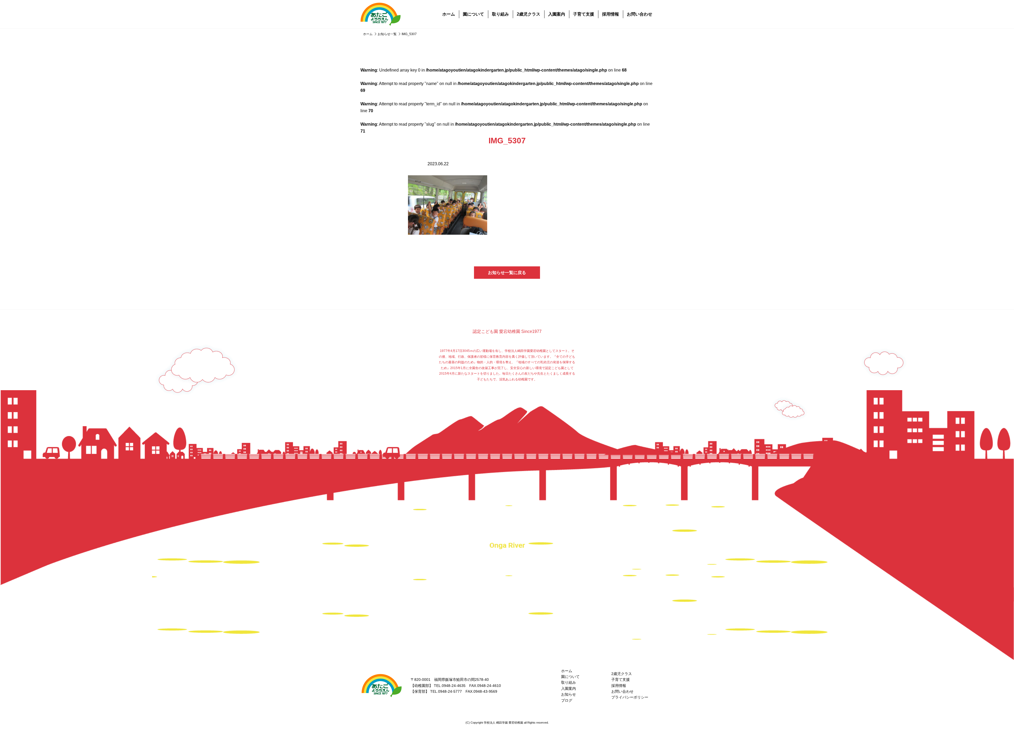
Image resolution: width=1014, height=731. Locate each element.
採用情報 (610, 14)
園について (473, 14)
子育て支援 (583, 14)
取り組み (500, 14)
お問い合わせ (639, 14)
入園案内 (556, 14)
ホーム (448, 14)
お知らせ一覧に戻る (507, 272)
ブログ (566, 700)
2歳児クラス (528, 14)
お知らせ (568, 694)
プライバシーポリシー (629, 697)
